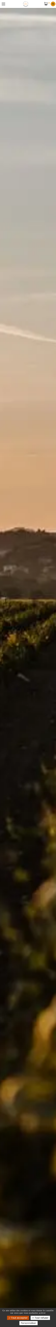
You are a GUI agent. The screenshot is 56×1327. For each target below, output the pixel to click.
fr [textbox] (53, 3)
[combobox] (53, 4)
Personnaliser (28, 1323)
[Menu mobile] (3, 4)
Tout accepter (19, 1317)
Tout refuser (41, 1317)
